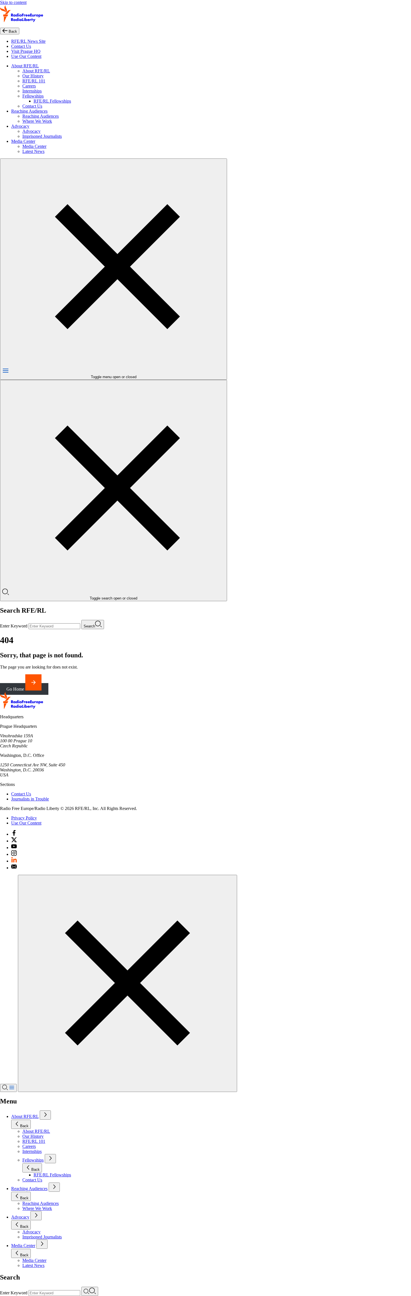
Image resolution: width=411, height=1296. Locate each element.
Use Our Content (26, 56)
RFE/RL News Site (28, 41)
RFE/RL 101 (33, 81)
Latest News (33, 151)
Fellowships (33, 96)
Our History (33, 76)
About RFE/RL (25, 65)
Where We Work (37, 121)
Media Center (23, 141)
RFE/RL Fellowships (52, 101)
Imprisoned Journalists (42, 136)
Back (24, 1126)
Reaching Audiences (29, 111)
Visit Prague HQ (26, 51)
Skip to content (13, 2)
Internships (32, 91)
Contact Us (21, 46)
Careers (29, 86)
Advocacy (20, 126)
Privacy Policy (24, 818)
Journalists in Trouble (30, 799)
